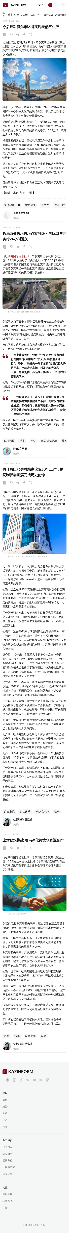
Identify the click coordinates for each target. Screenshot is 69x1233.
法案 (22, 440)
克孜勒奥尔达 (12, 205)
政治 (5, 1106)
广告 (5, 1207)
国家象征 (8, 1160)
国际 (5, 1126)
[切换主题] (52, 5)
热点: (4, 14)
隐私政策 (8, 1153)
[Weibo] (27, 1080)
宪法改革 (25, 811)
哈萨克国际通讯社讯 (17, 256)
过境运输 (9, 440)
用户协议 (8, 1147)
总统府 (24, 14)
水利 (6, 1035)
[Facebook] (24, 35)
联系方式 (8, 1200)
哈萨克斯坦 (42, 811)
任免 (32, 14)
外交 (33, 440)
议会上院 (59, 205)
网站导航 (8, 1194)
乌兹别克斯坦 (49, 440)
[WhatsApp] (11, 35)
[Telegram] (18, 35)
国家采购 (8, 1173)
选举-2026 (13, 14)
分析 (5, 1113)
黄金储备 (30, 205)
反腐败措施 (9, 1167)
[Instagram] (5, 35)
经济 (5, 1120)
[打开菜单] (63, 5)
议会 (57, 811)
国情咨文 (48, 14)
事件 (39, 14)
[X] (31, 35)
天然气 (45, 205)
